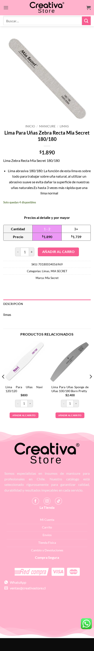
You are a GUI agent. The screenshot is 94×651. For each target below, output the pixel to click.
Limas (64, 126)
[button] (6, 7)
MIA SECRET (59, 271)
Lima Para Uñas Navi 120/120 (24, 389)
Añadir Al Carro (58, 252)
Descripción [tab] (13, 304)
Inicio (30, 126)
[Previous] (3, 385)
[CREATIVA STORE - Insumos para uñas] (47, 8)
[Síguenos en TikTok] (58, 501)
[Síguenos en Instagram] (47, 501)
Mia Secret (52, 278)
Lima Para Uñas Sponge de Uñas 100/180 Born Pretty (70, 389)
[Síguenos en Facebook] (35, 501)
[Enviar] (86, 20)
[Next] (90, 385)
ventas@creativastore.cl (27, 588)
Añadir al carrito (23, 415)
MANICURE (47, 126)
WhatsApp (17, 582)
